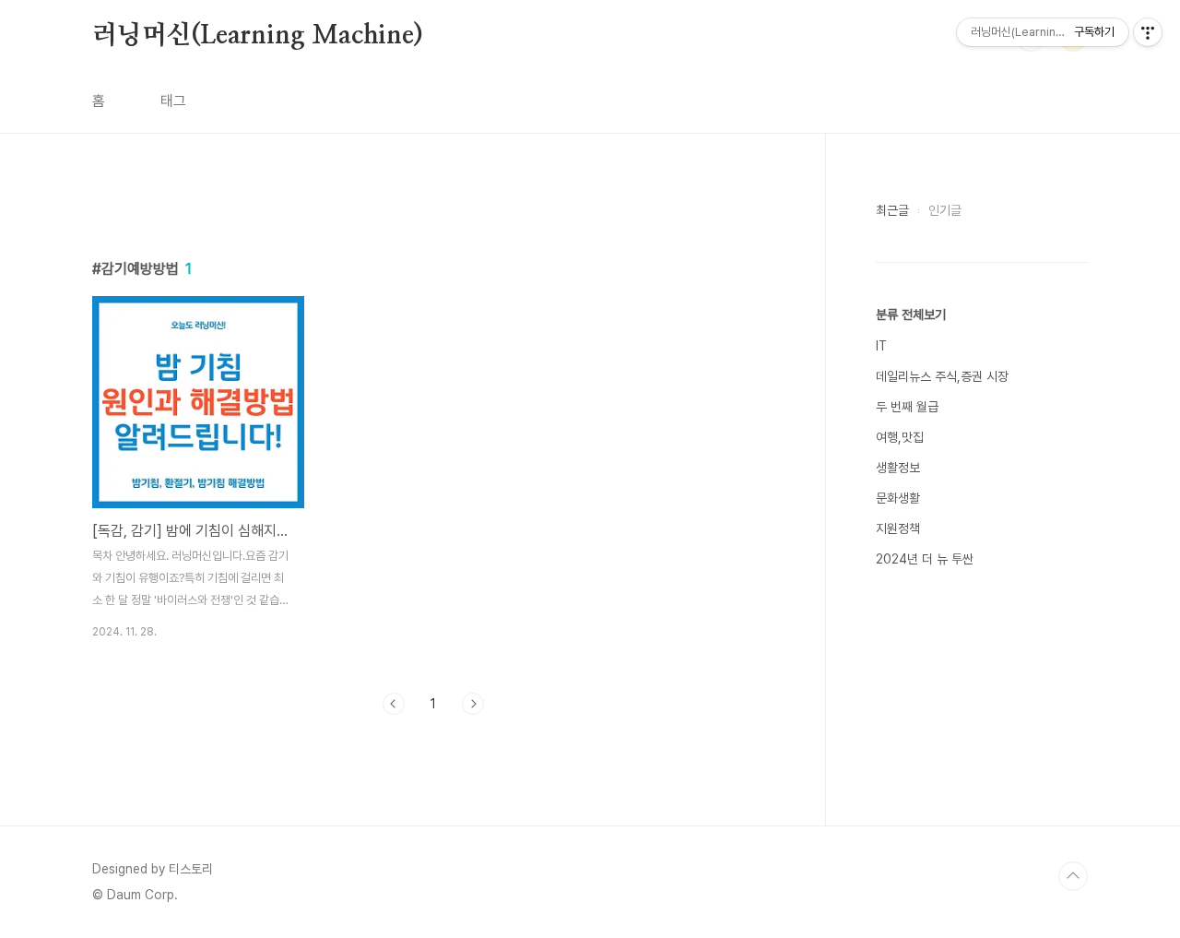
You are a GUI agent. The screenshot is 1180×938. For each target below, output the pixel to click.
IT (881, 345)
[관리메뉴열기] (1148, 32)
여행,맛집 (900, 437)
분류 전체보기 (911, 314)
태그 (173, 101)
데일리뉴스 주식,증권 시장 (942, 376)
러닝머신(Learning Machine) (257, 36)
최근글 (892, 210)
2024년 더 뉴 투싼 (925, 559)
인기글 (945, 210)
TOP (1073, 876)
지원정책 (898, 528)
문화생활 (898, 498)
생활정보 (898, 467)
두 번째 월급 (907, 406)
